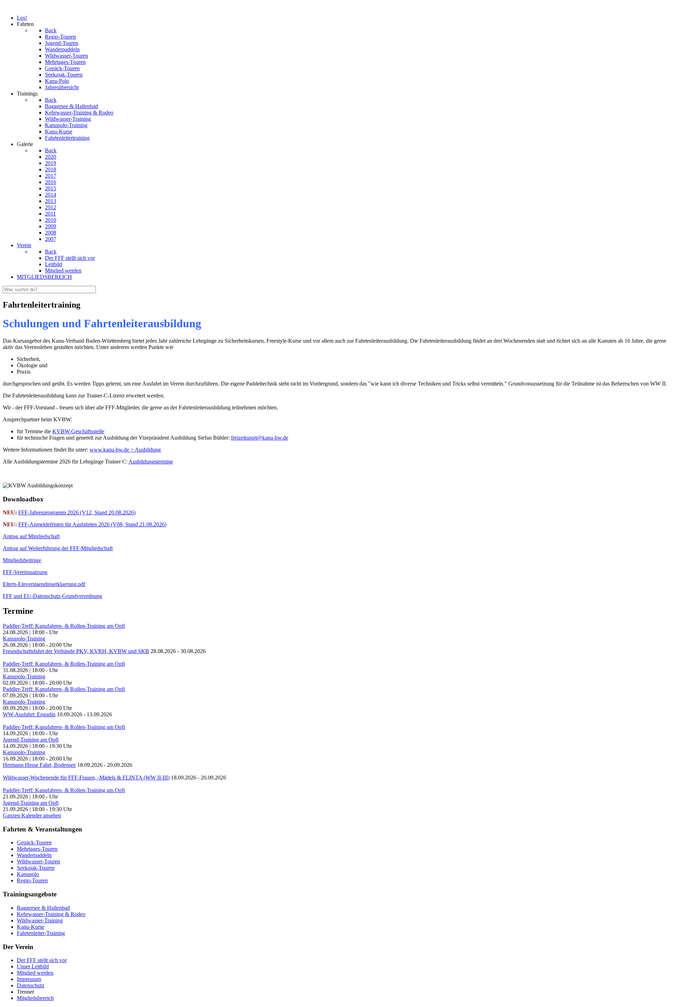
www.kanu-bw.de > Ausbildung (125, 450)
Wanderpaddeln (34, 855)
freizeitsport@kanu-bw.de (259, 438)
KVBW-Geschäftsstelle (78, 431)
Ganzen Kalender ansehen (32, 815)
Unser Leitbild (33, 966)
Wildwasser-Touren (38, 861)
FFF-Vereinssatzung (25, 572)
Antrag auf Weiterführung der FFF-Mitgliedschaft (58, 548)
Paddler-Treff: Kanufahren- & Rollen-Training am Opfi (64, 626)
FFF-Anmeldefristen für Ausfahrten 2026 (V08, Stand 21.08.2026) (92, 524)
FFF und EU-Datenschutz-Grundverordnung (52, 596)
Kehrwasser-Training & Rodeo (51, 914)
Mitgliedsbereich (35, 998)
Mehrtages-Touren (37, 849)
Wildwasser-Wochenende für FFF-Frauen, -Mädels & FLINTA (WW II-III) (86, 778)
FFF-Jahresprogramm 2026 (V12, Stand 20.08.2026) (77, 512)
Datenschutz (30, 985)
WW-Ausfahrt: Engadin (29, 714)
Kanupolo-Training (24, 638)
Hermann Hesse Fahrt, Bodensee (39, 765)
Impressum (29, 979)
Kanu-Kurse (30, 927)
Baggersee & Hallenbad (43, 908)
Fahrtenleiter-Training (41, 933)
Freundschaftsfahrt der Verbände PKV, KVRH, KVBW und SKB (76, 651)
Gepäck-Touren (34, 842)
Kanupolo (28, 874)
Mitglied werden (35, 973)
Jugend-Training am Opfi (31, 740)
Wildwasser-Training (40, 920)
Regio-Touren (32, 880)
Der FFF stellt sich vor (42, 960)
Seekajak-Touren (35, 868)
